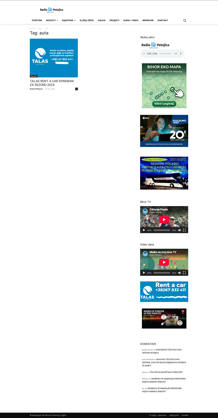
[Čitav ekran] (184, 230)
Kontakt (185, 415)
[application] (164, 219)
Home (32, 28)
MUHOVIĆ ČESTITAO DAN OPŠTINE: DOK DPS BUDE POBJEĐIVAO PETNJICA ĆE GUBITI (164, 362)
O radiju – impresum (158, 415)
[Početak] (144, 230)
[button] (184, 20)
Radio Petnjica (36, 89)
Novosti (34, 76)
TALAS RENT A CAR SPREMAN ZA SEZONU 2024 (52, 83)
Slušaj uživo (174, 415)
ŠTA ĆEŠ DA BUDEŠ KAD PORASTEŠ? (166, 372)
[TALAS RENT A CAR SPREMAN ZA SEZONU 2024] (54, 58)
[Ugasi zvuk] (179, 230)
